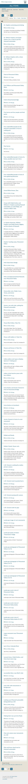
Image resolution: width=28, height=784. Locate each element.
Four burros (7, 146)
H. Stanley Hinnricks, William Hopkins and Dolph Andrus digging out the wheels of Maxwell (13, 224)
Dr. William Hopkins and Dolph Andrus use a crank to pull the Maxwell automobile (12, 39)
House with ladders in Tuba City (13, 337)
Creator (18, 18)
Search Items (15, 9)
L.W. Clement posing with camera (13, 495)
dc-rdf (6, 764)
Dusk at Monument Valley (11, 74)
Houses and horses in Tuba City (13, 348)
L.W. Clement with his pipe (11, 507)
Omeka (11, 777)
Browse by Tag (9, 9)
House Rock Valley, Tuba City (12, 323)
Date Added (23, 18)
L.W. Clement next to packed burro (14, 481)
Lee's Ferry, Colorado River (11, 646)
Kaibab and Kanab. (9, 435)
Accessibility (5, 779)
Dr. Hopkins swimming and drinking (14, 25)
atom (3, 764)
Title (15, 18)
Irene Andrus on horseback (11, 405)
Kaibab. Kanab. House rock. (11, 446)
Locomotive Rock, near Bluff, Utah (13, 673)
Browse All (4, 9)
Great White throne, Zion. (11, 190)
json (14, 764)
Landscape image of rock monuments (14, 520)
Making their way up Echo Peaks (13, 716)
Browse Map (21, 9)
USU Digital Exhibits (13, 776)
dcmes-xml (10, 764)
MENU (25, 1)
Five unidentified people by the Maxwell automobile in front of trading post (12, 128)
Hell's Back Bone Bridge (10, 262)
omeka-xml (17, 764)
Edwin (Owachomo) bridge (11, 100)
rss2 (21, 764)
